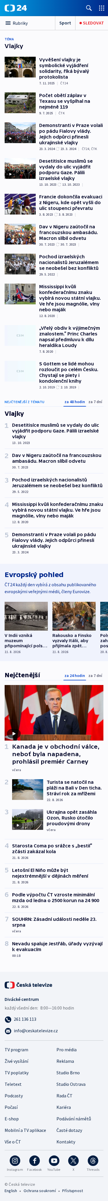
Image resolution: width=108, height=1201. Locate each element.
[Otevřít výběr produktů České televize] (101, 8)
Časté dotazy (69, 1130)
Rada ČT (64, 1095)
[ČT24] (16, 8)
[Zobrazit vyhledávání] (89, 8)
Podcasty (14, 1095)
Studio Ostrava (71, 1084)
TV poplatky (17, 1072)
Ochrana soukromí (40, 1190)
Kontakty (65, 1142)
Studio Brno (68, 1072)
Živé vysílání (16, 1061)
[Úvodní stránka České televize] (29, 984)
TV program (16, 1049)
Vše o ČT (13, 1142)
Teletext (13, 1084)
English (11, 1190)
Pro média (66, 1049)
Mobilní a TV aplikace (25, 1130)
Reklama (65, 1061)
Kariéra (63, 1107)
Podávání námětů (73, 1119)
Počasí (11, 1107)
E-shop (12, 1119)
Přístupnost (72, 1190)
